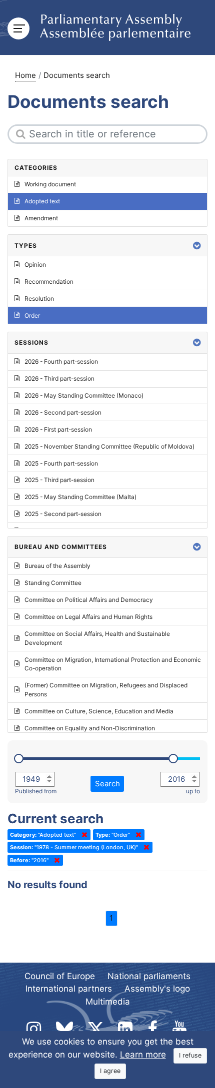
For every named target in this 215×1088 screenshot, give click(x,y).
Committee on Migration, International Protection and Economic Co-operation (112, 664)
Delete (83, 835)
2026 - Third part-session (59, 378)
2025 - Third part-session (59, 480)
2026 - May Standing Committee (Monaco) (84, 395)
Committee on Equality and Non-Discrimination (89, 728)
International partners (69, 989)
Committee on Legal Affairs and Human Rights (88, 616)
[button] (197, 245)
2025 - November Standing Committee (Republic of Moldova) (109, 446)
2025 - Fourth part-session (61, 463)
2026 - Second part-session (63, 412)
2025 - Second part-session (63, 514)
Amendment (41, 218)
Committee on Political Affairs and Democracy (88, 599)
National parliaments (149, 976)
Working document (50, 184)
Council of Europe (59, 976)
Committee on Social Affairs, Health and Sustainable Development (97, 638)
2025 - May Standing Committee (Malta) (80, 497)
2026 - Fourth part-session (61, 361)
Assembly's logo (157, 989)
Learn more (143, 1055)
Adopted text (42, 201)
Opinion (35, 264)
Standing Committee (53, 582)
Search (107, 783)
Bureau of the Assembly (57, 565)
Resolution (39, 298)
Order (32, 315)
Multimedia (108, 1002)
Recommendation (49, 281)
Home (25, 75)
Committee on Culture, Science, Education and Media (99, 711)
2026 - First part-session (58, 429)
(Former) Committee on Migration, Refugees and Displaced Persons (106, 689)
